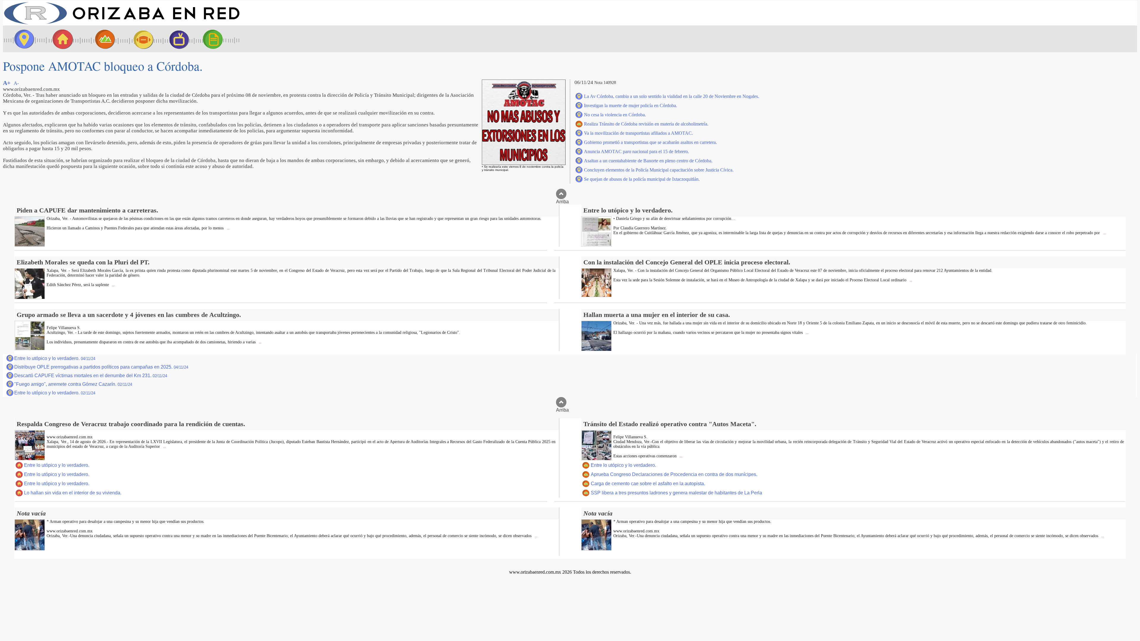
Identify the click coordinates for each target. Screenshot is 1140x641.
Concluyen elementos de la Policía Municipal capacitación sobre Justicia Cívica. (659, 169)
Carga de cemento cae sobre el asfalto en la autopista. (648, 483)
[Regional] (99, 39)
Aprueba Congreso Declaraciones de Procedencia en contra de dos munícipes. (674, 474)
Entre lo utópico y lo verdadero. (54, 358)
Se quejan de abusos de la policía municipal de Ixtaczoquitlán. (642, 179)
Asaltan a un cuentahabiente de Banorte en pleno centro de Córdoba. (648, 160)
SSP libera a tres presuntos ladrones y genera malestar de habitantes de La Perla (676, 492)
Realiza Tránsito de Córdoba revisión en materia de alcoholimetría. (646, 123)
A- (16, 83)
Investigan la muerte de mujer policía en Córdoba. (630, 105)
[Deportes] (138, 39)
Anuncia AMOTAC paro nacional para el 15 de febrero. (636, 151)
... (227, 228)
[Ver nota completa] (30, 244)
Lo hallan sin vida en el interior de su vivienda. (72, 492)
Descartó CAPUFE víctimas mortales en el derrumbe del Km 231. (90, 375)
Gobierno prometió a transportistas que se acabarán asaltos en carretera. (650, 142)
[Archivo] (218, 39)
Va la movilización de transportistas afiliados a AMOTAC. (638, 133)
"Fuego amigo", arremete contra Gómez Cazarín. (73, 384)
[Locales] (61, 39)
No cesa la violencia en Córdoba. (615, 114)
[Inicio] (121, 23)
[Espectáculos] (176, 39)
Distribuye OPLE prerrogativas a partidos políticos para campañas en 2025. (101, 366)
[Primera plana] (22, 39)
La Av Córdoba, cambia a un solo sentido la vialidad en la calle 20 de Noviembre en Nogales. (671, 96)
